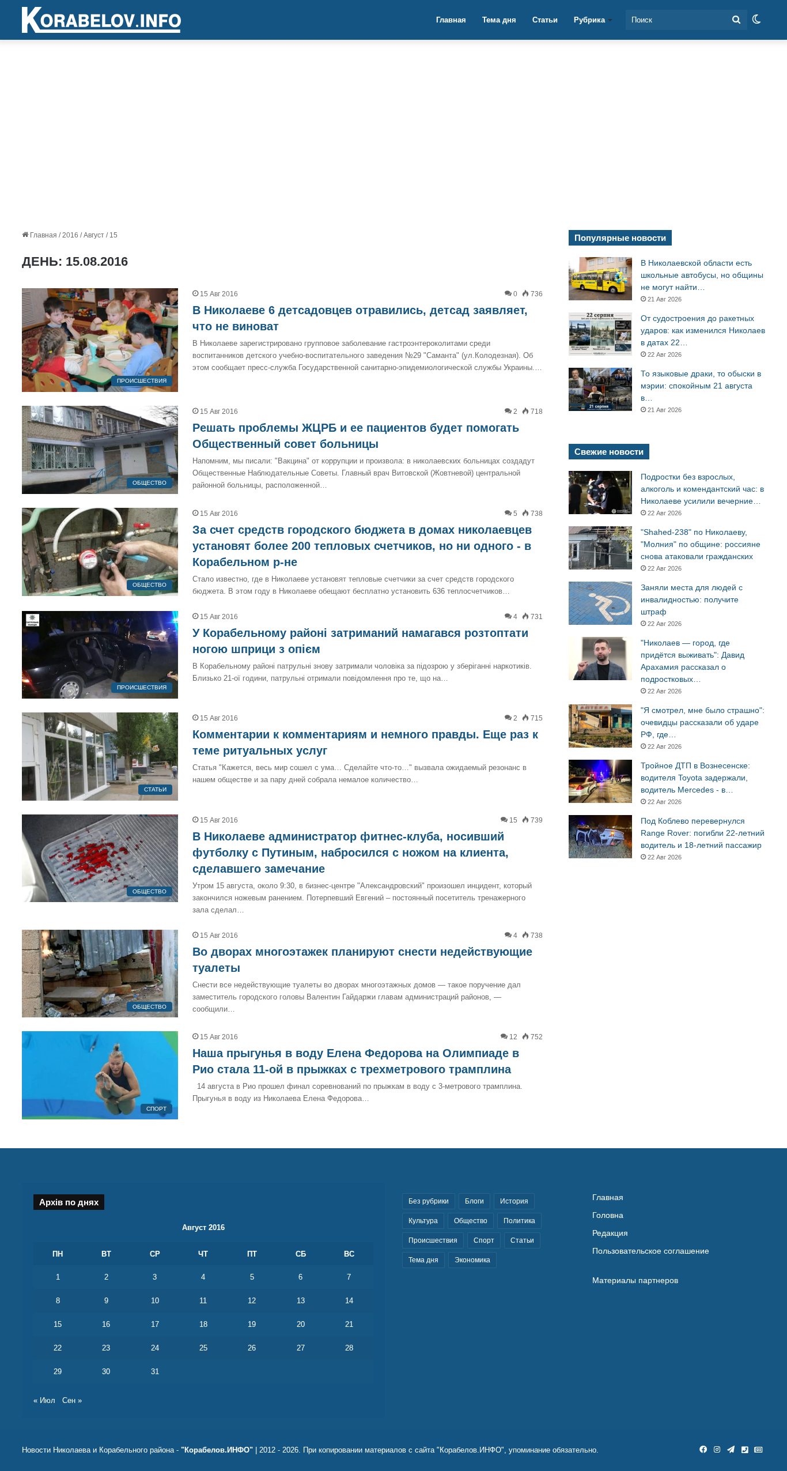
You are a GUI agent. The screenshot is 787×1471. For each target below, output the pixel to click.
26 (252, 1348)
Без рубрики (428, 1201)
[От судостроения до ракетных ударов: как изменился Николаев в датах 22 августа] (600, 334)
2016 (70, 235)
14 (349, 1300)
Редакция (610, 1233)
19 (252, 1324)
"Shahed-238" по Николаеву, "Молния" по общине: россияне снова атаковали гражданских (700, 544)
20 (301, 1324)
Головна (607, 1215)
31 (155, 1371)
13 (301, 1300)
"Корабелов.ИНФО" (217, 1450)
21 (349, 1324)
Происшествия (432, 1240)
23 (106, 1348)
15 (58, 1324)
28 (349, 1348)
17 (155, 1324)
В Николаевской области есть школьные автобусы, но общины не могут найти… (702, 275)
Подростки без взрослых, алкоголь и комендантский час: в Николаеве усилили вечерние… (702, 489)
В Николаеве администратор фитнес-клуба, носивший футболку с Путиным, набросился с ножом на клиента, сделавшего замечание (350, 852)
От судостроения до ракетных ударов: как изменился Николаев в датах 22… (703, 330)
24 (155, 1348)
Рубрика (589, 20)
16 (106, 1324)
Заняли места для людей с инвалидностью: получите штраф (692, 599)
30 (106, 1371)
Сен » (72, 1400)
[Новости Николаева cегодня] (101, 20)
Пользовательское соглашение (650, 1251)
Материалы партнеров (635, 1280)
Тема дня (499, 20)
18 (203, 1324)
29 (58, 1371)
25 (203, 1348)
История (514, 1201)
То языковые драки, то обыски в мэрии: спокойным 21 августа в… (701, 385)
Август (94, 235)
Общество (470, 1221)
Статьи (545, 20)
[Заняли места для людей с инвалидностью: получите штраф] (600, 603)
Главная (451, 20)
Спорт (484, 1240)
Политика (519, 1221)
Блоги (474, 1201)
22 (58, 1348)
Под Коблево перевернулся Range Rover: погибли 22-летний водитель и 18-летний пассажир (703, 833)
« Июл (44, 1400)
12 (252, 1300)
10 (155, 1300)
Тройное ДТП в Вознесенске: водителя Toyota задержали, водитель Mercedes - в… (695, 777)
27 (301, 1348)
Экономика (472, 1260)
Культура (423, 1221)
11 (203, 1300)
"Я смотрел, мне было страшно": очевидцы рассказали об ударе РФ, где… (703, 722)
